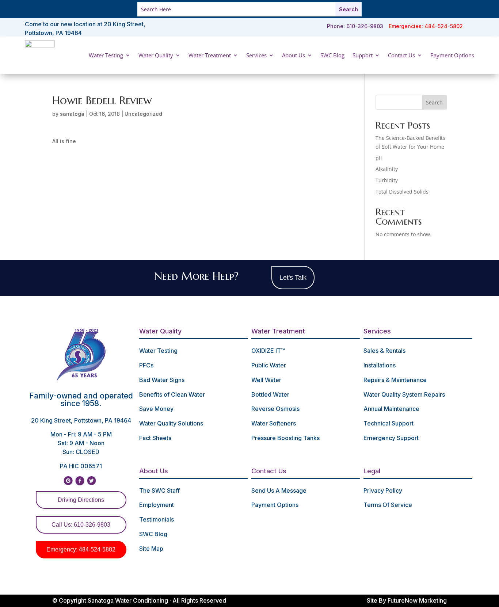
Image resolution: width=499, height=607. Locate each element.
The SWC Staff (159, 490)
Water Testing (106, 55)
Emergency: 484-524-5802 (80, 549)
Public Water (268, 365)
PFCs (146, 365)
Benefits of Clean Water (172, 394)
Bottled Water (270, 394)
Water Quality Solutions (171, 423)
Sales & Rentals (384, 350)
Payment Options (452, 55)
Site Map (151, 548)
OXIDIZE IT (268, 350)
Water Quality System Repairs (404, 394)
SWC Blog (332, 55)
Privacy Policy (382, 490)
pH (379, 157)
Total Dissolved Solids (402, 191)
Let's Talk (292, 277)
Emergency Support (391, 438)
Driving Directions (81, 500)
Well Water (266, 379)
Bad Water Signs (161, 379)
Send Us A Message (278, 490)
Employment (156, 504)
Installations (379, 365)
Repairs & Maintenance (395, 379)
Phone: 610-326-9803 (355, 26)
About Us (293, 55)
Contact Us (401, 55)
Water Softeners (273, 423)
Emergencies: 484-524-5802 (426, 26)
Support (363, 55)
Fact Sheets (155, 438)
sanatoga (72, 114)
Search (434, 102)
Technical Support (388, 423)
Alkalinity (387, 168)
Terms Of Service (387, 504)
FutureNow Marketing (417, 600)
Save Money (156, 408)
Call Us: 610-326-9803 (81, 525)
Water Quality (155, 55)
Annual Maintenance (391, 408)
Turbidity (387, 180)
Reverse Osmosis (275, 408)
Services (256, 55)
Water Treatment (209, 55)
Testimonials (156, 519)
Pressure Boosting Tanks (285, 438)
